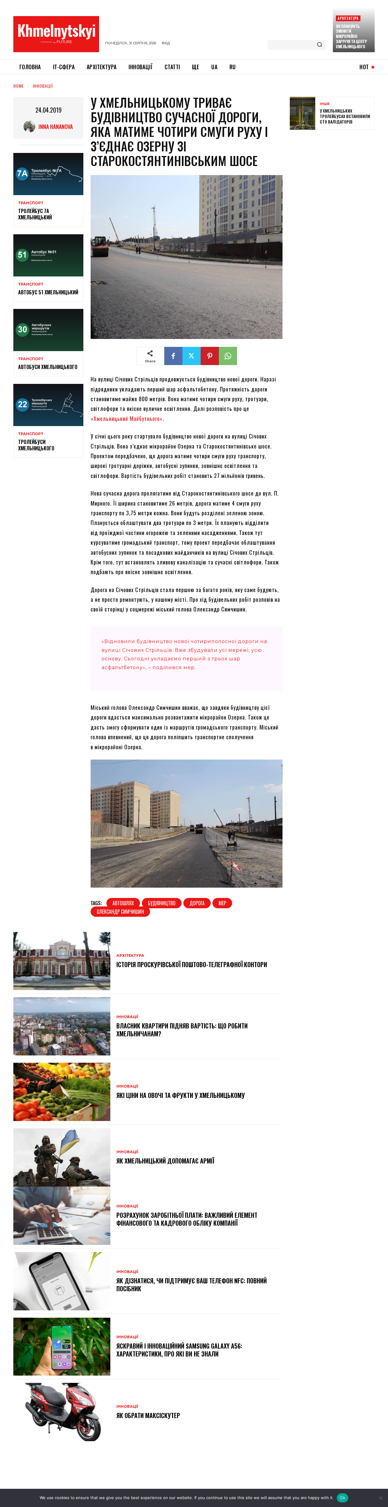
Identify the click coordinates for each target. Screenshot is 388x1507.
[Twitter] (191, 356)
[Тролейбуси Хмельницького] (48, 405)
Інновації (43, 86)
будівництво (162, 903)
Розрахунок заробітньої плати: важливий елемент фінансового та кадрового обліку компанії (186, 1219)
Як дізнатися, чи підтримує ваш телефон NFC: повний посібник (191, 1284)
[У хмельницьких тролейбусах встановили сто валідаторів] (302, 113)
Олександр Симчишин (120, 911)
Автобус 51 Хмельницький (48, 292)
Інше (325, 104)
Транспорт (30, 203)
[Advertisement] (335, 178)
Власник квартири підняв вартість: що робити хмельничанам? (182, 1029)
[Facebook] (173, 356)
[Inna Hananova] (30, 126)
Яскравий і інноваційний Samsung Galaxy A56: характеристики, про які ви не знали (179, 1349)
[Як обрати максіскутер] (61, 1412)
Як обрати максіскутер (148, 1415)
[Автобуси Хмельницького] (48, 330)
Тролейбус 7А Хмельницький (35, 214)
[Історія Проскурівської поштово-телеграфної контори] (61, 961)
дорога (197, 903)
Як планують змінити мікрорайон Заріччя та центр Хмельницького (351, 36)
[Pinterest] (210, 356)
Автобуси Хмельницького (47, 367)
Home (18, 86)
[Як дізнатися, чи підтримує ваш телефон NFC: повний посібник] (61, 1281)
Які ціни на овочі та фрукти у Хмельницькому (180, 1095)
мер (222, 903)
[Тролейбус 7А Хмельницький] (48, 174)
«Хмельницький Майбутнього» (127, 418)
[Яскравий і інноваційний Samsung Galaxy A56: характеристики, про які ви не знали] (61, 1347)
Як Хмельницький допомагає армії (165, 1160)
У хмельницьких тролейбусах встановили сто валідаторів (345, 116)
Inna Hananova (55, 126)
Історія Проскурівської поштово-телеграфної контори (191, 964)
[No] (380, 1498)
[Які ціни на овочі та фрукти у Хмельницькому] (61, 1092)
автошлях (123, 903)
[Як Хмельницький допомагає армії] (61, 1157)
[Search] (319, 45)
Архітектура (348, 18)
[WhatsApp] (228, 356)
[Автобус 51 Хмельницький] (48, 255)
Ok (342, 1497)
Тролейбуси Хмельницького (36, 445)
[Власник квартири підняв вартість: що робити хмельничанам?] (61, 1026)
